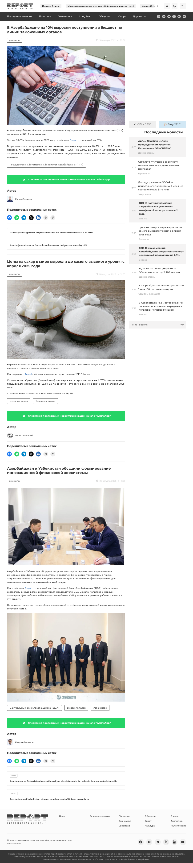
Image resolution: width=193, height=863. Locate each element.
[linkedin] (179, 16)
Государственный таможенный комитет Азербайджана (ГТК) (46, 164)
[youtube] (184, 16)
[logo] (20, 6)
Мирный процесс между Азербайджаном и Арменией (101, 6)
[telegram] (169, 16)
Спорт (148, 821)
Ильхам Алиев (51, 6)
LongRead (124, 825)
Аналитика (176, 821)
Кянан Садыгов (23, 199)
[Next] (155, 6)
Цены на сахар (19, 400)
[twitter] (174, 16)
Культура (150, 825)
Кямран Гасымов (24, 742)
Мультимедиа (178, 825)
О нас (62, 816)
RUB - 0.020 (144, 124)
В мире (175, 816)
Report (74, 140)
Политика (124, 816)
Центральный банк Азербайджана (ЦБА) (34, 707)
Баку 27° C (174, 124)
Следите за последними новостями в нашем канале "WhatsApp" (69, 179)
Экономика (125, 821)
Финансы (14, 40)
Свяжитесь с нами (100, 816)
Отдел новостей (24, 435)
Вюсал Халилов (76, 707)
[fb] (158, 16)
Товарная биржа (45, 400)
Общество (150, 816)
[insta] (163, 16)
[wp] (16, 217)
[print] (45, 217)
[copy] (52, 217)
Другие (137, 16)
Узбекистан (100, 707)
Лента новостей (139, 324)
